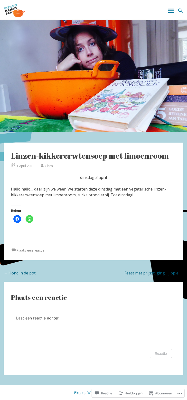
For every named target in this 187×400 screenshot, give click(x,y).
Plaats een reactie (30, 250)
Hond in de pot (20, 273)
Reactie (161, 353)
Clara (49, 166)
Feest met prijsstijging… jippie (153, 273)
